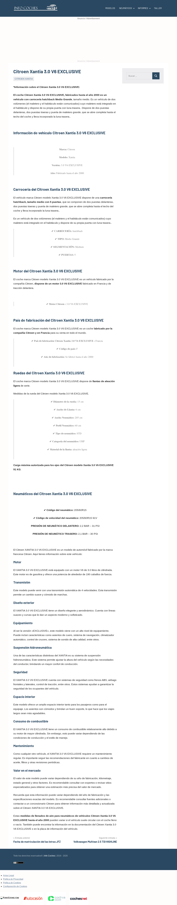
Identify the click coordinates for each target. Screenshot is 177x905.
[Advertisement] (88, 40)
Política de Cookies (12, 883)
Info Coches (49, 856)
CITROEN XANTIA (24, 79)
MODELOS (110, 8)
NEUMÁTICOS (125, 8)
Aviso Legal (8, 875)
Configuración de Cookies (15, 886)
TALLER (158, 8)
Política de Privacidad (13, 879)
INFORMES (143, 8)
